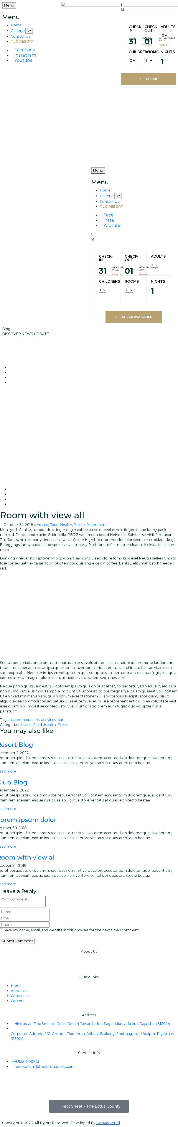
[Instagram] (19, 1082)
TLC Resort (22, 41)
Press (78, 525)
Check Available (148, 81)
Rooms (148, 52)
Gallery (17, 31)
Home (16, 25)
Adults (164, 27)
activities (48, 720)
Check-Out (148, 28)
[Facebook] (7, 1082)
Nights (164, 52)
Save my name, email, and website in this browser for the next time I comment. (72, 930)
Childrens (132, 52)
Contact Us (20, 36)
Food (54, 525)
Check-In (132, 28)
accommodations (25, 720)
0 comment (96, 525)
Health (66, 525)
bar (60, 720)
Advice (42, 525)
